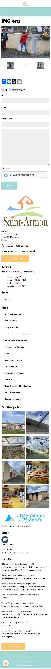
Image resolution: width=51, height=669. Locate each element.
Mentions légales (25, 661)
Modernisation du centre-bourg (17, 334)
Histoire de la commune (14, 399)
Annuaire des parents (13, 360)
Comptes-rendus (11, 327)
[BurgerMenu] (5, 11)
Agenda (7, 299)
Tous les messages (13, 646)
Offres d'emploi (10, 321)
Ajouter (9, 185)
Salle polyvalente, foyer (14, 347)
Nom (3, 95)
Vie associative (10, 366)
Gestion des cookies (25, 665)
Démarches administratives (15, 340)
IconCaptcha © (43, 178)
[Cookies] (6, 663)
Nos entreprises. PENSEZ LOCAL (17, 386)
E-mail (4, 107)
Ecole (6, 353)
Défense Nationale (12, 392)
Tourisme (8, 379)
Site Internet (6, 118)
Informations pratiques (14, 373)
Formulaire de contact (15, 258)
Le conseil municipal (12, 314)
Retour (25, 65)
